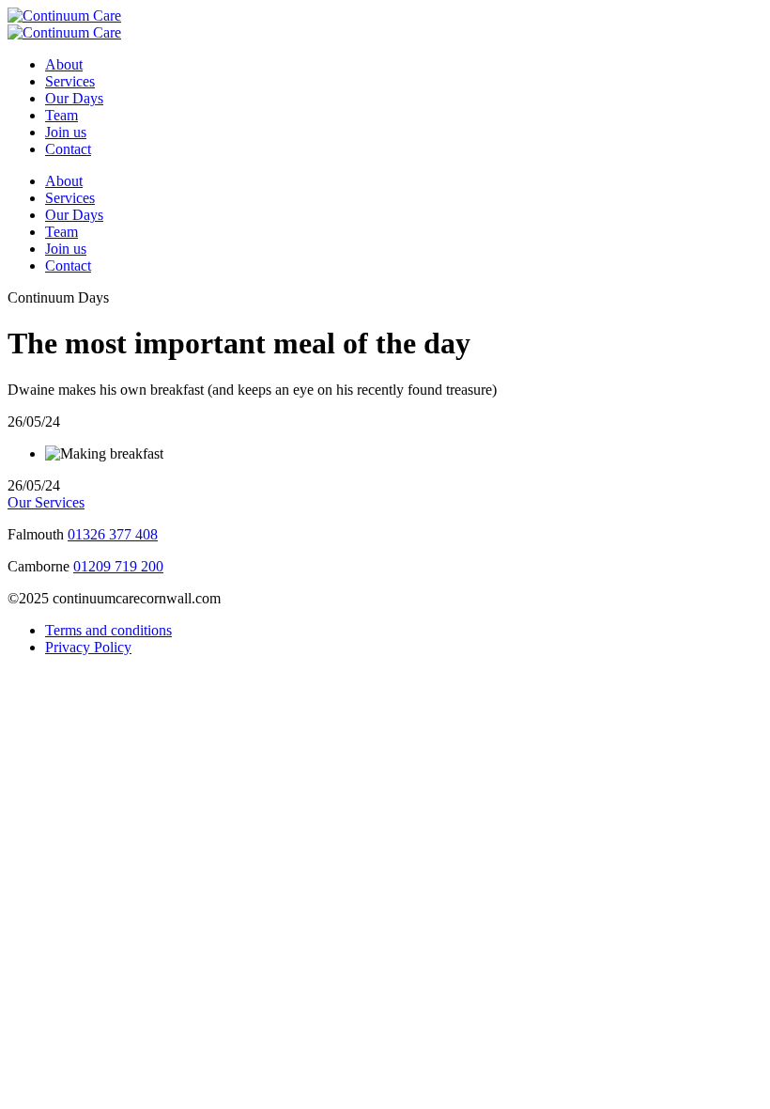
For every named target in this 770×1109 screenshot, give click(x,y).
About (64, 64)
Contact (68, 149)
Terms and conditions (108, 630)
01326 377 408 (113, 534)
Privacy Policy (88, 647)
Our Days (74, 98)
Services (70, 81)
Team (61, 115)
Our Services (46, 502)
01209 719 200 (118, 566)
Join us (65, 132)
